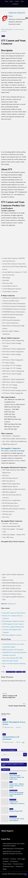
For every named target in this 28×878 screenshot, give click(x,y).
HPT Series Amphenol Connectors (12, 635)
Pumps (5, 869)
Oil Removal (19, 866)
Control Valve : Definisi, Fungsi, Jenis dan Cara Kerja (16, 785)
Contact (17, 1)
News (22, 1)
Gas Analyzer (14, 861)
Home (6, 1)
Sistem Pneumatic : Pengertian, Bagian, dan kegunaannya (16, 777)
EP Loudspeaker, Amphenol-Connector (13, 621)
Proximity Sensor (18, 864)
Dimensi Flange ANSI (15, 811)
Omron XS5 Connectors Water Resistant (13, 613)
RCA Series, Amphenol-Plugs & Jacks (13, 627)
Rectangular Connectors (11, 448)
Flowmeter (6, 859)
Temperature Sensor (8, 866)
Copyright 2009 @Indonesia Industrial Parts (14, 874)
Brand (3, 36)
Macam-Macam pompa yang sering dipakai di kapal (16, 794)
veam (24, 671)
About (11, 1)
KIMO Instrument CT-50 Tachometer (12, 649)
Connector (13, 859)
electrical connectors (10, 671)
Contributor (15, 4)
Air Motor (5, 861)
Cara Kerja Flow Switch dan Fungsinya (16, 819)
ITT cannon (19, 671)
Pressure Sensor (7, 864)
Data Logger (21, 859)
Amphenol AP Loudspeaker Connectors (16, 802)
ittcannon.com (12, 603)
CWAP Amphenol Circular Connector (13, 624)
